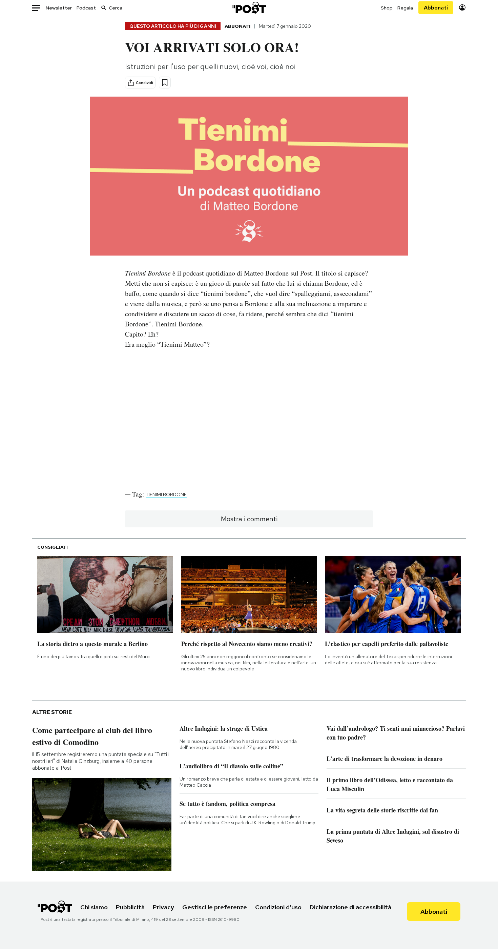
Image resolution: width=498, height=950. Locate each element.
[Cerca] (103, 7)
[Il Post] (249, 8)
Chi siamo (94, 907)
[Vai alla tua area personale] (462, 7)
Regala (405, 8)
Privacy (163, 907)
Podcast (86, 8)
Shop (387, 8)
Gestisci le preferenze (214, 907)
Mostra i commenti (249, 518)
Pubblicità (130, 907)
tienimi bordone (166, 494)
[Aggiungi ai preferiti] (164, 82)
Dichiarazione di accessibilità (350, 907)
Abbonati (436, 7)
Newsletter (59, 8)
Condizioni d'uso (278, 907)
